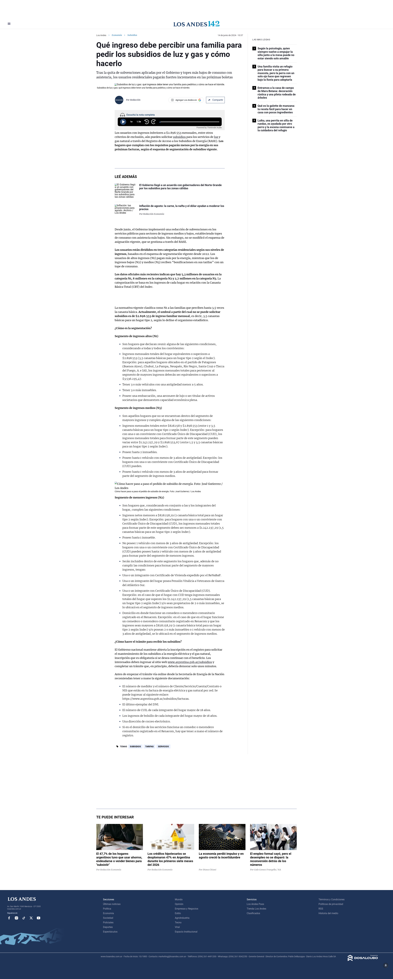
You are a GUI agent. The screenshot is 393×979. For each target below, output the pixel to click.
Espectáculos (110, 931)
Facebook (9, 918)
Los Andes (101, 35)
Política (107, 908)
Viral (177, 927)
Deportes (108, 927)
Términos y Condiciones (331, 899)
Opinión (179, 904)
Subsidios (135, 746)
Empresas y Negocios (186, 908)
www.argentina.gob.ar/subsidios (190, 662)
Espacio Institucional (186, 931)
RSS (321, 908)
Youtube (38, 918)
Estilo (178, 913)
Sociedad (108, 917)
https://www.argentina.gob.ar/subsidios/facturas (155, 698)
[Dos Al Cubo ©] (363, 960)
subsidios (179, 137)
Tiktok (24, 918)
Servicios (163, 746)
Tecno (178, 922)
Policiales (108, 922)
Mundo (179, 899)
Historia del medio (328, 913)
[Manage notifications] (385, 965)
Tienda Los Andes (256, 908)
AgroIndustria (182, 917)
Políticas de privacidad (331, 904)
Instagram (16, 918)
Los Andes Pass (255, 904)
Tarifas (149, 746)
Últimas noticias (112, 904)
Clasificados (253, 913)
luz (216, 137)
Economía (117, 35)
